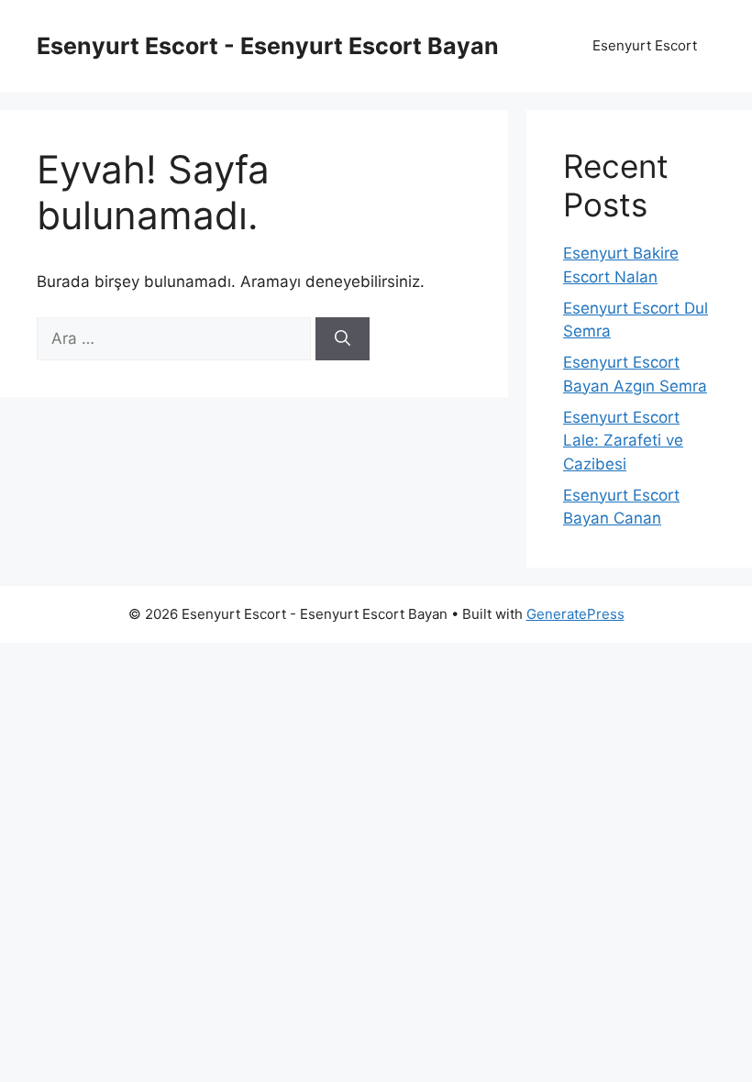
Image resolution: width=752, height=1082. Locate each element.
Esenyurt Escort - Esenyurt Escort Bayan (268, 46)
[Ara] (342, 339)
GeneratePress (575, 614)
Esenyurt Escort (644, 45)
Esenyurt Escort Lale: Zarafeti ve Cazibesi (623, 440)
